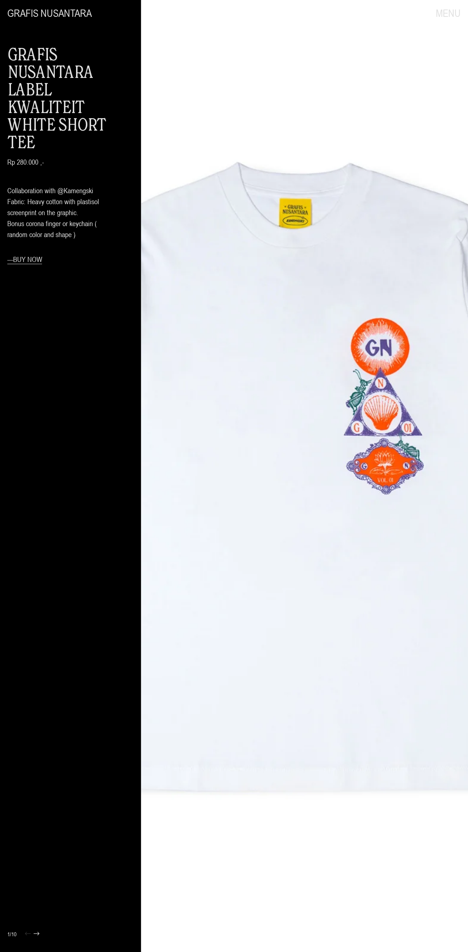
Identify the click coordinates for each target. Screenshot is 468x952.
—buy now (24, 259)
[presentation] (223, 476)
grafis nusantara (49, 13)
